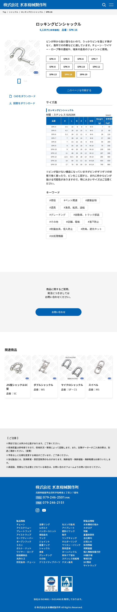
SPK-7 (94, 58)
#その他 (53, 222)
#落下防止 (93, 222)
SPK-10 (81, 66)
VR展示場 (87, 555)
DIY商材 (87, 562)
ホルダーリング (69, 541)
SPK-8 (52, 66)
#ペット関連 (70, 200)
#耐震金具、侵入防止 (61, 229)
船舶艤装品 (21, 555)
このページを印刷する (79, 90)
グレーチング (45, 555)
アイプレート (68, 527)
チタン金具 (67, 562)
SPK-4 (52, 58)
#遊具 (52, 207)
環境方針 (87, 558)
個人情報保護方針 (92, 551)
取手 (64, 534)
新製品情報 (88, 520)
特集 (85, 531)
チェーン (20, 524)
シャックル (44, 548)
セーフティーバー (24, 538)
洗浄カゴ (20, 558)
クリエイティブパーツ (49, 562)
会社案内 (87, 538)
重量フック (44, 544)
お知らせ (87, 541)
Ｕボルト (43, 527)
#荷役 (52, 200)
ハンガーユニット (47, 531)
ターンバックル (69, 551)
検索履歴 (87, 548)
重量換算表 (88, 534)
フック (42, 538)
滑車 (41, 551)
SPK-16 (68, 74)
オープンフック (23, 541)
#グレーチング (57, 214)
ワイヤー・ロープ (24, 551)
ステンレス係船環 (70, 558)
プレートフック (23, 531)
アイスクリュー (23, 527)
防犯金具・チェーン (25, 562)
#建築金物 (91, 200)
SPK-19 (83, 74)
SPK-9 (66, 66)
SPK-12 (96, 66)
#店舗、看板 (73, 222)
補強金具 (43, 534)
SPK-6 (80, 58)
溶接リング (44, 524)
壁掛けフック (68, 531)
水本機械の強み (90, 524)
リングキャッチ (69, 538)
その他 (42, 558)
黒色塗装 (66, 548)
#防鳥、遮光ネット (91, 229)
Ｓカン (19, 544)
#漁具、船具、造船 (74, 207)
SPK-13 (53, 74)
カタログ (87, 527)
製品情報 (20, 520)
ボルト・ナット (23, 548)
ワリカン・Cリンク (71, 544)
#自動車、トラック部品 (86, 214)
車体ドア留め (68, 555)
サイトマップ (89, 565)
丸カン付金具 (68, 524)
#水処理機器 (56, 236)
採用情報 (87, 544)
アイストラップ (23, 534)
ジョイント (44, 541)
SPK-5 (66, 58)
